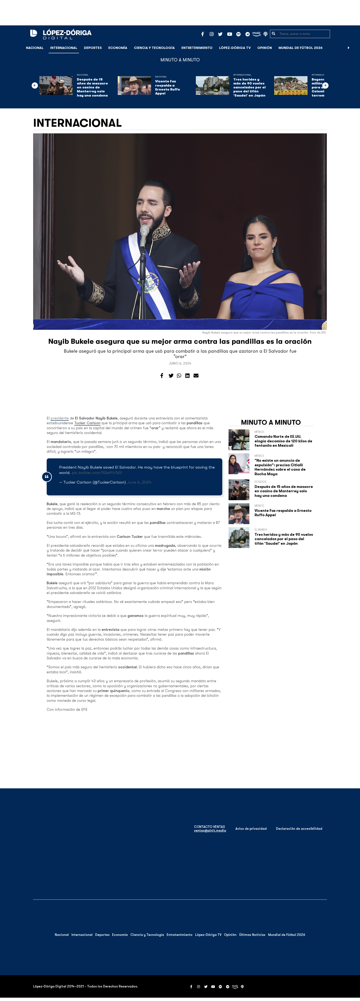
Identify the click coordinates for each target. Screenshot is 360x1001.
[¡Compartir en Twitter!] (171, 376)
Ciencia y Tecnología (154, 48)
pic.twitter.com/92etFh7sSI (97, 472)
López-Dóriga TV (235, 48)
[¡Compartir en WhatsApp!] (179, 376)
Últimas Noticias (252, 934)
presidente (60, 418)
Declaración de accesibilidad (299, 828)
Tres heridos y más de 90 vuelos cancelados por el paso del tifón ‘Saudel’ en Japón (249, 87)
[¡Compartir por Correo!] (196, 376)
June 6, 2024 (139, 482)
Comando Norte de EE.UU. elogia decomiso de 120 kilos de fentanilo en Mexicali (283, 441)
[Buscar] (354, 47)
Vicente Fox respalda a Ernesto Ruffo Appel (167, 87)
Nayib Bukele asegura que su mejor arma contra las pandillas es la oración (180, 341)
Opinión (264, 48)
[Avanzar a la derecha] (349, 48)
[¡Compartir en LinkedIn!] (187, 376)
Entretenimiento (196, 48)
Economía (117, 48)
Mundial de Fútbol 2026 (300, 48)
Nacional (35, 48)
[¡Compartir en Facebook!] (161, 376)
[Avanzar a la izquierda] (35, 85)
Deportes (93, 48)
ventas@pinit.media (210, 830)
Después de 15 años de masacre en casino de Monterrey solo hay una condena (92, 87)
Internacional (63, 48)
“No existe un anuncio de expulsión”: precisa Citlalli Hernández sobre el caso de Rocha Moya (280, 467)
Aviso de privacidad (251, 828)
